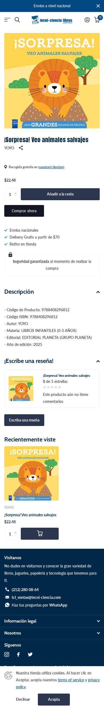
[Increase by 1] (16, 190)
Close (98, 6)
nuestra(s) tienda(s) (51, 167)
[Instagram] (6, 654)
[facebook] (18, 654)
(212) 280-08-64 (25, 589)
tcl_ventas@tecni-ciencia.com (36, 597)
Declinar (23, 699)
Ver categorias (7, 20)
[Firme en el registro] (87, 19)
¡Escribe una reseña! (29, 360)
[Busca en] (17, 20)
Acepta (54, 699)
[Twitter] (30, 654)
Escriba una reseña (24, 420)
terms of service (71, 680)
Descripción (19, 291)
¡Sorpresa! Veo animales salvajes (30, 515)
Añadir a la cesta (60, 194)
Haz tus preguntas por (39, 605)
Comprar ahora (24, 210)
